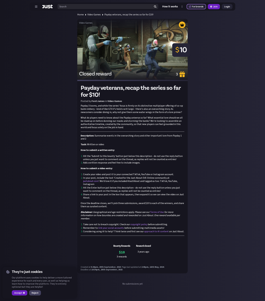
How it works (170, 6)
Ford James (98, 101)
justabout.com (90, 181)
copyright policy (138, 224)
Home (80, 14)
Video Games (94, 14)
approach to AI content (156, 231)
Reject (35, 292)
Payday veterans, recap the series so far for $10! (128, 14)
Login (227, 6)
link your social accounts (111, 228)
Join (215, 6)
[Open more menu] (182, 6)
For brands (198, 6)
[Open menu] (36, 6)
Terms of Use (157, 212)
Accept (18, 292)
